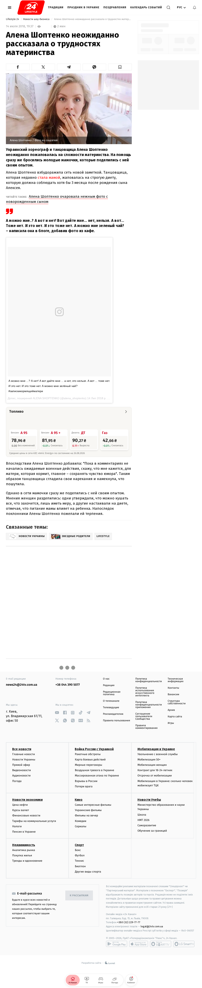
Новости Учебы (149, 800)
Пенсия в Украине (24, 831)
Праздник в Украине (83, 7)
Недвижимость (23, 845)
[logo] (31, 7)
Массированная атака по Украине (97, 775)
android (116, 944)
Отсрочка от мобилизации (154, 775)
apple (138, 944)
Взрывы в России (86, 781)
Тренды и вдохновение (27, 860)
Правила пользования (116, 720)
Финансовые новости (26, 815)
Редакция (108, 685)
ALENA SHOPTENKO (46, 398)
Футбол (79, 855)
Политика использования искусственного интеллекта (144, 692)
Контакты (173, 688)
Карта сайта (175, 716)
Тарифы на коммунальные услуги (34, 821)
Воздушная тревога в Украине (94, 770)
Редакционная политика (111, 693)
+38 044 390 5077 (67, 685)
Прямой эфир (21, 765)
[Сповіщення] (194, 7)
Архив (171, 710)
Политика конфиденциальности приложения (148, 705)
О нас (106, 679)
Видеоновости (21, 770)
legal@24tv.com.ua (152, 926)
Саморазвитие (146, 825)
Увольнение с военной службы (157, 754)
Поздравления (114, 7)
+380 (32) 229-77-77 (128, 922)
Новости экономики (27, 800)
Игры (171, 723)
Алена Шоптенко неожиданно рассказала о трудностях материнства (92, 19)
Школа (141, 814)
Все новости (21, 749)
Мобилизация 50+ (148, 759)
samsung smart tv (184, 944)
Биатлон (80, 866)
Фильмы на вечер (86, 815)
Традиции (56, 7)
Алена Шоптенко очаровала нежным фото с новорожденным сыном (57, 199)
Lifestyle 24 (13, 19)
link (56, 712)
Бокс (78, 850)
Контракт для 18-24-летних (154, 770)
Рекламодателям (113, 714)
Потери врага (83, 786)
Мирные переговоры (88, 765)
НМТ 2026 (143, 820)
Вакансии (173, 694)
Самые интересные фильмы (93, 804)
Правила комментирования (146, 726)
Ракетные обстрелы (87, 754)
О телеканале (111, 701)
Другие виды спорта (88, 871)
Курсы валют (20, 810)
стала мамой (49, 177)
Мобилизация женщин (152, 765)
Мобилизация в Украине (156, 749)
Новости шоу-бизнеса (36, 19)
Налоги (17, 826)
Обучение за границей (152, 830)
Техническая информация (175, 680)
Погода (17, 781)
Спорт (79, 845)
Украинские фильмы (88, 810)
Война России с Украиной (94, 749)
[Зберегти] (120, 67)
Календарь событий (146, 7)
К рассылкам (79, 895)
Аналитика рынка (23, 850)
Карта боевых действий (90, 759)
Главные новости (23, 754)
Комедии (80, 821)
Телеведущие (111, 707)
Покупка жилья (22, 855)
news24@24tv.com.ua (21, 685)
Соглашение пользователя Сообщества (143, 716)
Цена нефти (20, 804)
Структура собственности (177, 702)
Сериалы (80, 826)
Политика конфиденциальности (148, 680)
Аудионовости (21, 775)
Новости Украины (23, 759)
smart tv (160, 944)
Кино (78, 800)
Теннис (79, 860)
